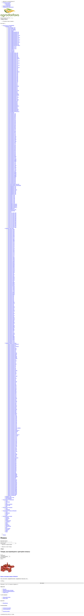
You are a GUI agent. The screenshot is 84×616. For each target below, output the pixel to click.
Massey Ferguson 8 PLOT (13, 457)
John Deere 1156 (11, 246)
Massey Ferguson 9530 (12, 483)
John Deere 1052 (11, 232)
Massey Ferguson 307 (12, 373)
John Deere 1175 (11, 254)
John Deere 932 (11, 297)
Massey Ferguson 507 (12, 393)
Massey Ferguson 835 (12, 466)
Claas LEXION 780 (12, 171)
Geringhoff (7, 509)
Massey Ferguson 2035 (12, 353)
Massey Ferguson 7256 (12, 426)
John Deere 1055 (11, 233)
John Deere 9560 (11, 317)
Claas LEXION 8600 (12, 173)
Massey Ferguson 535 (12, 402)
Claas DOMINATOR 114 (13, 61)
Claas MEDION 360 (12, 193)
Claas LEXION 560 (12, 142)
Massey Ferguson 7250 (12, 423)
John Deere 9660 (11, 326)
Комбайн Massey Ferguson (10, 343)
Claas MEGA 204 (11, 197)
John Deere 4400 (11, 276)
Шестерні (7, 525)
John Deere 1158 (11, 248)
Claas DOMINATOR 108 (13, 56)
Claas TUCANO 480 (12, 222)
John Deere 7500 (11, 289)
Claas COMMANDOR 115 (13, 38)
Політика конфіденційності (8, 591)
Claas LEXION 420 (12, 120)
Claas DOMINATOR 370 (13, 81)
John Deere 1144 (11, 243)
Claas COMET (11, 30)
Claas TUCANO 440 (12, 218)
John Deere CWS (11, 341)
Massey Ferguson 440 (12, 389)
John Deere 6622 (11, 285)
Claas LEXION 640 (12, 154)
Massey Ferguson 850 (12, 469)
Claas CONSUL (11, 49)
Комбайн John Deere (9, 228)
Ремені (6, 519)
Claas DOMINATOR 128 (13, 70)
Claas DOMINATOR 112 (13, 59)
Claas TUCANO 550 (12, 223)
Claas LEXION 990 (12, 183)
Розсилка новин (6, 611)
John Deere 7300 (11, 287)
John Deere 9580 (11, 319)
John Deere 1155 (11, 244)
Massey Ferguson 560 (12, 403)
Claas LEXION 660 (12, 155)
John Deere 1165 (11, 249)
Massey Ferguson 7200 (12, 415)
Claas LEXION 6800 (12, 160)
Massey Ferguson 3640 (12, 381)
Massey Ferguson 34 (12, 379)
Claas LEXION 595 (12, 148)
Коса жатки (7, 528)
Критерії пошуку (4, 540)
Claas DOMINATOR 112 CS (13, 60)
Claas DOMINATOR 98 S (13, 110)
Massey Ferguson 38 (12, 382)
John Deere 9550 (11, 315)
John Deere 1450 (11, 259)
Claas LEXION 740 (12, 163)
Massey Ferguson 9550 (12, 486)
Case (6, 503)
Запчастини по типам (7, 516)
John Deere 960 (11, 321)
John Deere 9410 (11, 303)
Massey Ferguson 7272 (12, 436)
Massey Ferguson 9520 (12, 482)
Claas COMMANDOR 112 (13, 34)
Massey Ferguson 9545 (12, 485)
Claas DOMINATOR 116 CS (13, 67)
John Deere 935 (11, 298)
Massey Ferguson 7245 (12, 421)
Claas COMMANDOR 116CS (14, 42)
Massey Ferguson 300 (12, 372)
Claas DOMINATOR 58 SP (13, 90)
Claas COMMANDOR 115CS (14, 39)
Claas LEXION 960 (12, 180)
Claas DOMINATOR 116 (13, 66)
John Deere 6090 (11, 282)
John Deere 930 (11, 296)
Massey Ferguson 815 (12, 462)
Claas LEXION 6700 (12, 158)
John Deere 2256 (11, 269)
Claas (6, 500)
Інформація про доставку (8, 590)
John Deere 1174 (11, 253)
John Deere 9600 (11, 322)
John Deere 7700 (11, 290)
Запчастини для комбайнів (8, 25)
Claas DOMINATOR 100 (13, 53)
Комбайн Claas (8, 26)
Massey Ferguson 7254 (12, 425)
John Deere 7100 (11, 286)
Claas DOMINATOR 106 (13, 55)
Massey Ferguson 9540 (12, 484)
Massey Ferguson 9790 (12, 491)
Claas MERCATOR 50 (12, 204)
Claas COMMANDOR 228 (13, 44)
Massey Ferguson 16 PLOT (13, 346)
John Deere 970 (11, 330)
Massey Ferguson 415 (12, 387)
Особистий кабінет (7, 607)
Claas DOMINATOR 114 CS (13, 62)
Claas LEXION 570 (12, 143)
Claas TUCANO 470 (12, 221)
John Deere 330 (11, 273)
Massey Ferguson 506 (12, 392)
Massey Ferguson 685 (12, 412)
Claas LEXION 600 (12, 150)
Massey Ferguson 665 (12, 411)
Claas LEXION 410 (12, 118)
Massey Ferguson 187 (12, 349)
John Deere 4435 (11, 280)
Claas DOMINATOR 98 (13, 108)
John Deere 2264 (11, 271)
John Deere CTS (11, 340)
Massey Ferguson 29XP (12, 370)
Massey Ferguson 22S (12, 360)
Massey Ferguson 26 (12, 366)
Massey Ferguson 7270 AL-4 (13, 434)
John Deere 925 (11, 295)
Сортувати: (2, 555)
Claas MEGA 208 (11, 198)
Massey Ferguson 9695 (12, 490)
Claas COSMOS (11, 51)
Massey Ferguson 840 (12, 467)
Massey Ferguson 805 (12, 459)
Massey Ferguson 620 (12, 407)
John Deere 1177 (11, 255)
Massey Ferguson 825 (12, 464)
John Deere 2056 (11, 263)
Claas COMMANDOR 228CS (14, 45)
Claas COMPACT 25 (12, 47)
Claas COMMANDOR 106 (13, 32)
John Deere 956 (11, 316)
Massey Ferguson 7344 (12, 442)
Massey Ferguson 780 (12, 455)
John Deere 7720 (11, 291)
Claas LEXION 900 (12, 177)
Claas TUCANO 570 (12, 226)
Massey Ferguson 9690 (12, 489)
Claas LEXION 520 (12, 134)
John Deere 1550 (11, 260)
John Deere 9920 (11, 338)
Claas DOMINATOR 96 (13, 107)
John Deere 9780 (11, 334)
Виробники (5, 603)
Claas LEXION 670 (12, 157)
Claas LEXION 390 (12, 115)
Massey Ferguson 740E (12, 448)
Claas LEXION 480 (12, 131)
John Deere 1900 (11, 261)
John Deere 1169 (11, 251)
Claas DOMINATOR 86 (13, 103)
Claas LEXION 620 (12, 152)
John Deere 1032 (11, 230)
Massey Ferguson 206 (12, 355)
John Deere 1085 (11, 239)
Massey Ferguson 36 (12, 380)
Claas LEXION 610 (12, 151)
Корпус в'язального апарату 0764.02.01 (9, 576)
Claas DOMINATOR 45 (13, 83)
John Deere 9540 (11, 313)
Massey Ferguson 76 (12, 452)
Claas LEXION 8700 (12, 174)
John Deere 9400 (11, 302)
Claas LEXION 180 (12, 114)
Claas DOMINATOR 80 (13, 101)
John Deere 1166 (11, 250)
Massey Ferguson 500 (12, 391)
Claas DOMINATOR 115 (13, 64)
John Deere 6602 (11, 283)
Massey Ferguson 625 (12, 408)
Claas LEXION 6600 (12, 156)
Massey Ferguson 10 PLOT (13, 344)
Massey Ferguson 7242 (12, 419)
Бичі (6, 527)
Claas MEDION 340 (12, 190)
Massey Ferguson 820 (12, 463)
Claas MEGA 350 (11, 200)
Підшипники (8, 520)
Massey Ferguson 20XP (12, 358)
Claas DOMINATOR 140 (13, 74)
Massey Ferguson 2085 (12, 357)
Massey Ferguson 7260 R (13, 431)
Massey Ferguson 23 (12, 361)
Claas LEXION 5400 (12, 139)
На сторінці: (3, 557)
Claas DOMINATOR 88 (13, 104)
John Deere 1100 (11, 241)
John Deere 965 (11, 324)
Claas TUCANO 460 (12, 220)
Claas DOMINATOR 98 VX (13, 111)
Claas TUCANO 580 (12, 227)
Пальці (6, 523)
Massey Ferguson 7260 (12, 429)
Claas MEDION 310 (12, 186)
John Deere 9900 (11, 337)
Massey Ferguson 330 (12, 378)
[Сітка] (2, 554)
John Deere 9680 (11, 329)
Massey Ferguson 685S (12, 413)
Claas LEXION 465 (12, 126)
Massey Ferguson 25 (12, 365)
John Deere (7, 501)
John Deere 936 (11, 300)
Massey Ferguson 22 (12, 359)
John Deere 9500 (11, 310)
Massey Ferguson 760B (12, 454)
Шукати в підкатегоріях (7, 544)
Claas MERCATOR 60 (12, 205)
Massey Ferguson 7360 (12, 445)
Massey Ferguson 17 (12, 347)
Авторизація (8, 4)
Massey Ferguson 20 (12, 351)
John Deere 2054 (11, 262)
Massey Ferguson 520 (12, 397)
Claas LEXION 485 (12, 132)
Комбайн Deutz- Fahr (9, 497)
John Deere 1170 (11, 252)
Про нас (4, 589)
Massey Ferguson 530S (12, 401)
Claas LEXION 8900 (12, 176)
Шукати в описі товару (7, 546)
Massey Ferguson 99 (12, 495)
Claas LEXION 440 (12, 122)
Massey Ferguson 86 (12, 472)
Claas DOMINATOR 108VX (13, 58)
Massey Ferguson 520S (12, 398)
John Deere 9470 (11, 307)
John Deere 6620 (11, 284)
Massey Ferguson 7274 (12, 437)
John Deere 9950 (11, 339)
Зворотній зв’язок (6, 597)
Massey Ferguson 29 (12, 369)
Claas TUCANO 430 (12, 217)
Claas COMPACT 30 (12, 48)
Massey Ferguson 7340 (12, 441)
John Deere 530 (11, 281)
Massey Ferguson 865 (12, 477)
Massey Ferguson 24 (12, 362)
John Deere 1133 (11, 242)
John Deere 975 (11, 332)
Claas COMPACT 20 (12, 46)
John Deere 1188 (11, 258)
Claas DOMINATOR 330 (13, 79)
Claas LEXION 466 (12, 128)
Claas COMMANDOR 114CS (14, 37)
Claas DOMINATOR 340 (13, 80)
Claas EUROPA (11, 112)
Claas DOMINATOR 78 (13, 98)
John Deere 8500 (11, 292)
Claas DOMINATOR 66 (13, 91)
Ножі (6, 522)
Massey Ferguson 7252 (12, 424)
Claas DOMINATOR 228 (13, 77)
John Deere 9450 (11, 306)
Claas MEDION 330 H (12, 189)
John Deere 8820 (11, 294)
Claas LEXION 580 (12, 145)
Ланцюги (7, 518)
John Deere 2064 (11, 265)
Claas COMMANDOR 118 (13, 43)
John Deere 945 (11, 305)
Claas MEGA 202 (11, 195)
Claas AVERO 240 (11, 28)
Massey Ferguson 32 (12, 377)
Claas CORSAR (11, 50)
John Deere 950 (11, 308)
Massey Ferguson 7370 (12, 446)
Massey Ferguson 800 (12, 458)
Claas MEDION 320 (12, 187)
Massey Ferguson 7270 (12, 433)
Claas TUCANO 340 (12, 215)
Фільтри (7, 517)
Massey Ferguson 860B (12, 474)
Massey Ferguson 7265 (12, 432)
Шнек (6, 530)
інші (6, 506)
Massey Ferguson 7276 (12, 439)
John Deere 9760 (11, 333)
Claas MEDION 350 (12, 192)
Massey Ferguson (8, 504)
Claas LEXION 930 (12, 178)
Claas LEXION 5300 (12, 136)
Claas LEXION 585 (12, 146)
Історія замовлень (6, 609)
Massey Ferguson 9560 (12, 487)
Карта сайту (5, 598)
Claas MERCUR (11, 208)
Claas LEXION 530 (12, 135)
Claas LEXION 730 (12, 162)
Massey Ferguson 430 (12, 388)
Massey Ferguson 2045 (12, 354)
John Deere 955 (11, 314)
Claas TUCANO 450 (12, 219)
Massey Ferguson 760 (12, 453)
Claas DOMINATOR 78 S (13, 100)
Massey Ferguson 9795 (12, 493)
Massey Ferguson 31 (12, 375)
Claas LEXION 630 (12, 153)
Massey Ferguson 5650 (12, 405)
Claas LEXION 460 (12, 125)
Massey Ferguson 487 (12, 390)
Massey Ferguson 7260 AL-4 (13, 430)
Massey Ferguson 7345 (12, 443)
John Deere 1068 (11, 236)
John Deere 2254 (11, 268)
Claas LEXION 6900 (12, 161)
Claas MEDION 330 (12, 188)
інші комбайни (8, 498)
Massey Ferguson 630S (12, 409)
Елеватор (7, 529)
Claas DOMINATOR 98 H (13, 109)
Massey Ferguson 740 (12, 447)
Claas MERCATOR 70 (12, 206)
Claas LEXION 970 (12, 182)
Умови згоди (5, 592)
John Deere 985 (11, 335)
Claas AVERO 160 (11, 27)
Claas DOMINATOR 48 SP (13, 86)
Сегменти (7, 521)
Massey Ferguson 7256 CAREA (14, 428)
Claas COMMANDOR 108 (13, 33)
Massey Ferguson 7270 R (13, 435)
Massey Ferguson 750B (12, 451)
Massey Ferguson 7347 (12, 444)
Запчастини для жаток (7, 507)
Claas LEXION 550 (12, 140)
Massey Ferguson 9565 (12, 488)
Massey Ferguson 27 (12, 367)
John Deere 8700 (11, 293)
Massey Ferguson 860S (12, 475)
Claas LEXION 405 (12, 117)
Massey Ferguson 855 (12, 471)
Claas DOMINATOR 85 (13, 102)
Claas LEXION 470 (12, 129)
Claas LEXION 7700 (12, 169)
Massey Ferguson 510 (12, 394)
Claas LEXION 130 (12, 113)
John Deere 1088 (11, 240)
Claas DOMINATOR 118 (13, 68)
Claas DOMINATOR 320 (13, 78)
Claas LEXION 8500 (12, 172)
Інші (6, 515)
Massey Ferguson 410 (12, 386)
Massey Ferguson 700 (12, 414)
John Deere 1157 (11, 247)
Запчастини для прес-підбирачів (9, 510)
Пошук (4, 534)
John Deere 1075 (11, 238)
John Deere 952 (11, 312)
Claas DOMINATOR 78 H (13, 99)
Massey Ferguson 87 (12, 478)
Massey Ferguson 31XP (12, 376)
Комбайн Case (8, 496)
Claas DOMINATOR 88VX (13, 105)
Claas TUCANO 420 (12, 216)
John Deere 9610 (11, 323)
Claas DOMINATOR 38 (13, 82)
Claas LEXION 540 (12, 137)
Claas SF (9, 211)
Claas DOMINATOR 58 (13, 89)
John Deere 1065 (11, 235)
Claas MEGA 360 (11, 201)
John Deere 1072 (11, 237)
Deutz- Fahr (7, 505)
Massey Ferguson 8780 (12, 479)
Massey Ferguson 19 (12, 350)
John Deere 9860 (11, 336)
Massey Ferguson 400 (12, 385)
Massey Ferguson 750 (12, 450)
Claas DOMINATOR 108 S (13, 57)
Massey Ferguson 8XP (12, 480)
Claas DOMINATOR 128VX (13, 71)
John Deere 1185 (11, 257)
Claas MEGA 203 (11, 196)
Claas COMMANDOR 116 (13, 40)
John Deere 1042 (11, 231)
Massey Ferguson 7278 (12, 440)
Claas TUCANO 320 (12, 212)
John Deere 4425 (11, 279)
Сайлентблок (8, 526)
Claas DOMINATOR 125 (13, 69)
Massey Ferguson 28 (12, 368)
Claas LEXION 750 (12, 164)
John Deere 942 (11, 304)
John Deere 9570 (11, 318)
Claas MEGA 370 (11, 203)
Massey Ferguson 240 (12, 364)
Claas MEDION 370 (12, 194)
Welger (6, 514)
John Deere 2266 (11, 272)
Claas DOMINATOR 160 (13, 76)
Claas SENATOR (11, 210)
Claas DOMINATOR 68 (13, 92)
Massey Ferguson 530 (12, 400)
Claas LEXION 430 (12, 121)
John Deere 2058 (11, 264)
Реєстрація (7, 3)
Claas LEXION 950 (12, 179)
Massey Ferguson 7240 (12, 418)
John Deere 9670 (11, 327)
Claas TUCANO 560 (12, 225)
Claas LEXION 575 (12, 144)
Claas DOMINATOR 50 (13, 87)
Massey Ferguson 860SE (13, 476)
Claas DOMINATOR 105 (13, 54)
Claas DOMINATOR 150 (13, 75)
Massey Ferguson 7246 (12, 422)
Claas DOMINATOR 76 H (13, 97)
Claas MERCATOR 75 (12, 207)
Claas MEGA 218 (11, 199)
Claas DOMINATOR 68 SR (13, 94)
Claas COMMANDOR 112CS (14, 35)
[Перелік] (0, 554)
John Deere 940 (11, 301)
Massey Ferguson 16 (12, 345)
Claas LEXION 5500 (12, 141)
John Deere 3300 (11, 274)
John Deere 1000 (11, 229)
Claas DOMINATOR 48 (13, 85)
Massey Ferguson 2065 (12, 356)
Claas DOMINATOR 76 (13, 96)
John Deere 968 (11, 328)
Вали (6, 531)
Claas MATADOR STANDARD (14, 185)
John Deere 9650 (11, 325)
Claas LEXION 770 (12, 168)
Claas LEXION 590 (12, 147)
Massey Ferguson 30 (12, 371)
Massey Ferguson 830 (12, 465)
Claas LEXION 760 (12, 166)
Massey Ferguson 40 (12, 383)
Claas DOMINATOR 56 (13, 88)
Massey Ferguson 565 (12, 404)
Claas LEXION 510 (12, 133)
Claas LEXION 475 (12, 130)
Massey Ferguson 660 (12, 410)
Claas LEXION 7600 (12, 167)
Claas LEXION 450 (12, 123)
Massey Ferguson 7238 (12, 416)
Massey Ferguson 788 (12, 456)
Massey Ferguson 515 (12, 396)
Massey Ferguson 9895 (12, 494)
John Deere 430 (11, 275)
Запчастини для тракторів (8, 499)
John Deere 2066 (11, 267)
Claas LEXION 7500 (12, 165)
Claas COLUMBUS (12, 29)
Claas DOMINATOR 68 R (13, 93)
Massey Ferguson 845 (12, 468)
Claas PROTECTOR (12, 209)
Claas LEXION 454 (12, 124)
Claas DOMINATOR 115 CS (13, 65)
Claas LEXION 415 (12, 119)
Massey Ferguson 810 (12, 461)
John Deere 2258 (11, 270)
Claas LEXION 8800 (12, 175)
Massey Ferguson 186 (12, 348)
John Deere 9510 (11, 311)
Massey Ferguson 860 (12, 473)
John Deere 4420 (11, 278)
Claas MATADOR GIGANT (13, 184)
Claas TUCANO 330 (12, 214)
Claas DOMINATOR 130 (13, 72)
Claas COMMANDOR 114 (13, 36)
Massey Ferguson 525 (12, 399)
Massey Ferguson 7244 (12, 420)
